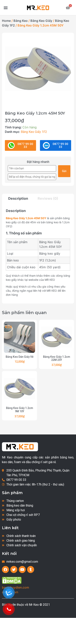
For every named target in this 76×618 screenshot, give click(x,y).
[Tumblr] (30, 569)
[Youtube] (22, 569)
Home (6, 21)
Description (18, 198)
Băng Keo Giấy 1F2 (34, 132)
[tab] (20, 198)
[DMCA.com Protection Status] (11, 583)
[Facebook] (5, 569)
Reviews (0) (48, 198)
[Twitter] (13, 569)
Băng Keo (20, 21)
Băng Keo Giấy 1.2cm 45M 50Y (26, 218)
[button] (6, 7)
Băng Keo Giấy (41, 21)
